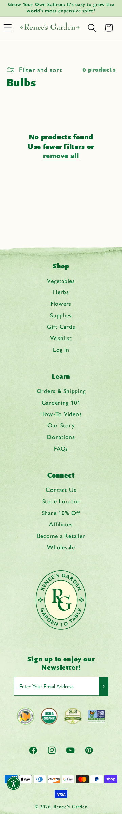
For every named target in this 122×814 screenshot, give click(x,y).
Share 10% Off (61, 512)
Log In (61, 349)
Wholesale (61, 547)
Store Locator (61, 501)
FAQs (61, 448)
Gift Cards (61, 326)
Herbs (61, 292)
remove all (61, 156)
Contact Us (61, 489)
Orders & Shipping (61, 390)
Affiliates (61, 524)
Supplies (61, 315)
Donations (61, 436)
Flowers (61, 303)
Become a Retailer (61, 535)
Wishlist (61, 338)
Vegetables (61, 280)
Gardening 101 (61, 402)
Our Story (61, 425)
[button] (91, 27)
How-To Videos (61, 414)
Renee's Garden (71, 806)
